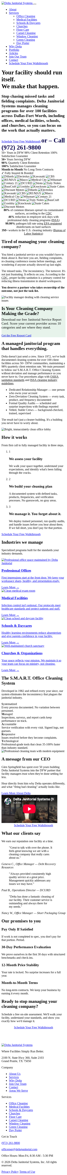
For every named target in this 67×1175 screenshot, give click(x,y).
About (12, 9)
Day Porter (22, 43)
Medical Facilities (26, 19)
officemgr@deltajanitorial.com (19, 1149)
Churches (22, 26)
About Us (14, 1073)
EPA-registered (53, 223)
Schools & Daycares (28, 22)
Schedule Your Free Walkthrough (28, 63)
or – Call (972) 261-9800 (33, 144)
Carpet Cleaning (26, 33)
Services (14, 12)
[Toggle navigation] (34, 4)
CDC (49, 213)
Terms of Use (27, 1171)
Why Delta (15, 46)
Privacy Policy (10, 1171)
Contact (13, 60)
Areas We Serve (18, 1090)
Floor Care (22, 29)
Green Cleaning (25, 39)
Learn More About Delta (16, 793)
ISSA (55, 220)
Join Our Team (17, 56)
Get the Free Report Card (16, 335)
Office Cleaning (25, 16)
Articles (13, 53)
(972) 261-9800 (10, 1143)
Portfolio (14, 49)
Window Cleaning (27, 36)
